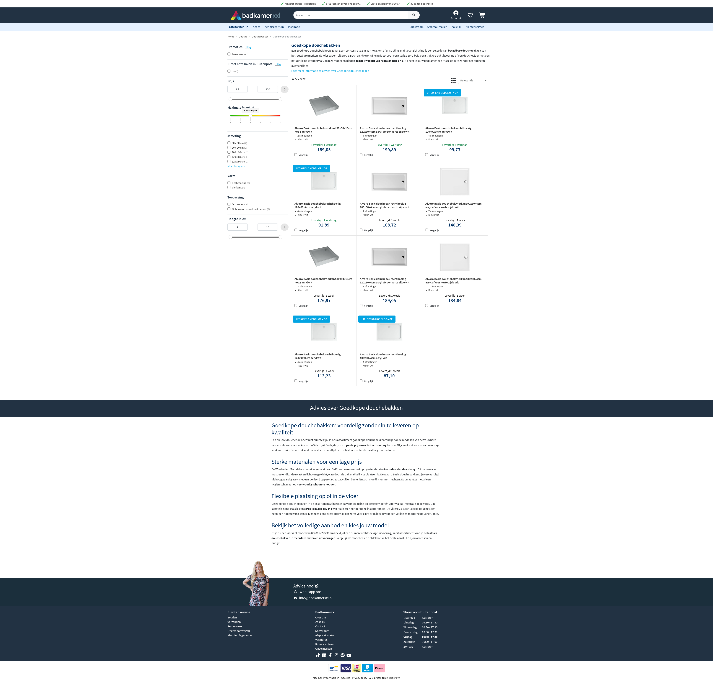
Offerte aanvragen (238, 631)
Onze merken (323, 648)
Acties (256, 27)
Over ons (320, 617)
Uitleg (248, 47)
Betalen (232, 617)
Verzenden (234, 622)
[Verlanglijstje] (470, 16)
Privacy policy (359, 677)
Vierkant (238, 187)
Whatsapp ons (310, 591)
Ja (235, 71)
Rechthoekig (241, 183)
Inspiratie (294, 27)
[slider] (230, 99)
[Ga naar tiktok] (318, 655)
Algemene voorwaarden (326, 677)
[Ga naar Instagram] (336, 655)
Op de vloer (240, 204)
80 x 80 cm (239, 143)
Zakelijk (456, 27)
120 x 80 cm (240, 157)
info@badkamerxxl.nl (316, 597)
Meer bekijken (236, 166)
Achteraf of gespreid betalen (300, 3)
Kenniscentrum (274, 27)
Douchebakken (260, 36)
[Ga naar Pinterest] (342, 655)
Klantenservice (475, 27)
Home (231, 36)
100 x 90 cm (240, 152)
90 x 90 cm (239, 147)
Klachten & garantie (239, 635)
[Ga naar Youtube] (348, 655)
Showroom (417, 27)
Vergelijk (303, 155)
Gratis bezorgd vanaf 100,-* (385, 3)
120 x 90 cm (240, 161)
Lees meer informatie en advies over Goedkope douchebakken (330, 71)
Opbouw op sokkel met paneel (251, 209)
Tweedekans (240, 54)
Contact (320, 626)
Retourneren (235, 626)
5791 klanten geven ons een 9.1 (343, 3)
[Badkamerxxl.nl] (255, 15)
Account (456, 18)
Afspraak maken (437, 27)
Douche (243, 36)
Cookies (345, 677)
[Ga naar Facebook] (330, 655)
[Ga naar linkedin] (324, 655)
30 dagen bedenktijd (421, 3)
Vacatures (321, 639)
